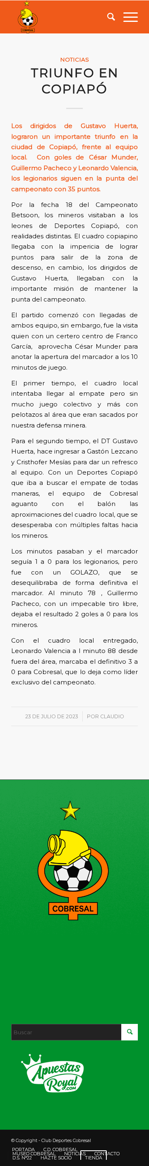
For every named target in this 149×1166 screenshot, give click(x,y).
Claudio (112, 716)
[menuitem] (107, 16)
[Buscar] (107, 16)
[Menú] (126, 16)
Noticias (74, 59)
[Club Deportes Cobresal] (62, 16)
